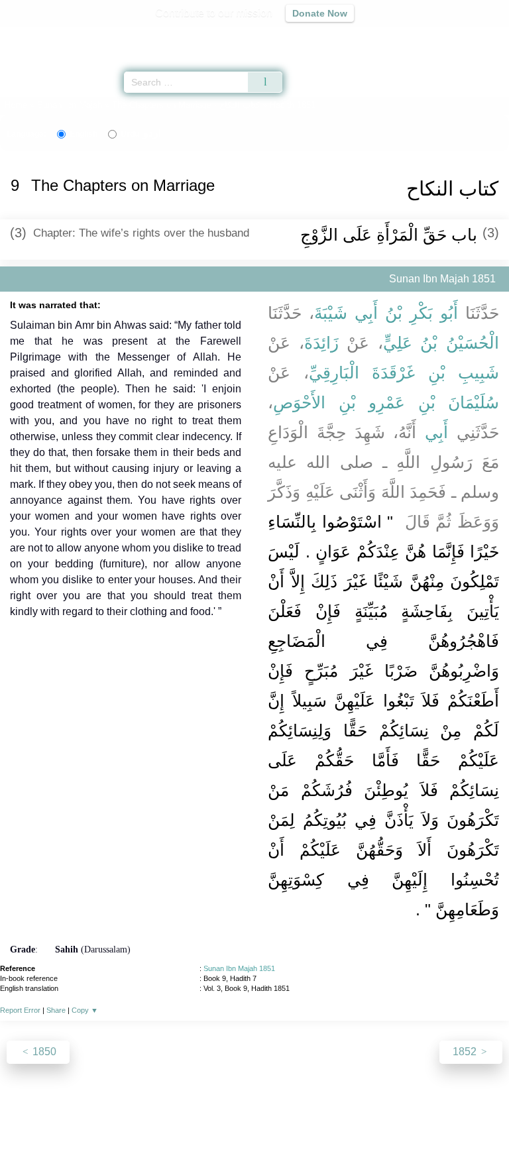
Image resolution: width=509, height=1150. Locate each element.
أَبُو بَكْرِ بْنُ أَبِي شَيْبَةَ (386, 313)
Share (56, 1010)
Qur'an (313, 36)
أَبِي (436, 432)
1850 (43, 1051)
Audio (470, 36)
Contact (322, 1111)
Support (215, 1111)
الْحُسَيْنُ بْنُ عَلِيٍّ (441, 342)
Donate (366, 1111)
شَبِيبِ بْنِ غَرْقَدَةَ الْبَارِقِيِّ (404, 372)
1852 (466, 1051)
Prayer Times (417, 36)
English (83, 134)
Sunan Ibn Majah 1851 (239, 968)
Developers (269, 1111)
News (175, 1111)
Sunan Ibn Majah (69, 105)
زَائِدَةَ (321, 342)
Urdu (141, 134)
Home (16, 105)
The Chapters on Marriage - (187, 105)
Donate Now (319, 13)
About (140, 1111)
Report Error (20, 1010)
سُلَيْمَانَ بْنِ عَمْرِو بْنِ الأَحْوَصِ (386, 402)
